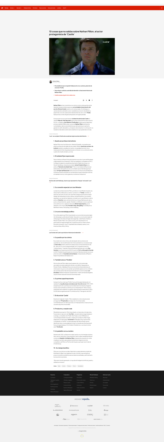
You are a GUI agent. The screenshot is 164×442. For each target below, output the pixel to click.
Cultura (104, 387)
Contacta (52, 377)
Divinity (91, 382)
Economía (105, 385)
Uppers (91, 387)
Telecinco (92, 380)
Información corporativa (63, 425)
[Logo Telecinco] (74, 405)
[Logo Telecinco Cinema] (90, 414)
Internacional (106, 380)
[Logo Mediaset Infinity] (58, 405)
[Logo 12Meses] (106, 415)
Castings (52, 389)
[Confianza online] (82, 437)
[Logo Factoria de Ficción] (74, 410)
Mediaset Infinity (94, 377)
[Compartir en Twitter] (86, 100)
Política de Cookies (91, 425)
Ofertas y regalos (68, 380)
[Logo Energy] (106, 410)
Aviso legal (56, 425)
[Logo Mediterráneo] (98, 419)
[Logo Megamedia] (82, 431)
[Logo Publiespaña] (82, 419)
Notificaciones (54, 386)
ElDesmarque (93, 385)
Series (6, 8)
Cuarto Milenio (80, 382)
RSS (105, 425)
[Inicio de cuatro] (2, 8)
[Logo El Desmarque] (58, 410)
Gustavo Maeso (56, 81)
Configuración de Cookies (82, 425)
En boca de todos (81, 380)
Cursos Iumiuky (67, 385)
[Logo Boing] (90, 410)
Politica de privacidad (73, 425)
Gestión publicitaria (99, 425)
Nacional (105, 377)
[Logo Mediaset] (82, 400)
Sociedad (105, 382)
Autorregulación (54, 384)
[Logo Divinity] (106, 405)
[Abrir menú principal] (161, 8)
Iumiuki (78, 390)
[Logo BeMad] (58, 414)
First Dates (79, 377)
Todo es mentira (81, 387)
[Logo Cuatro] (90, 405)
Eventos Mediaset (68, 387)
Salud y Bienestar (68, 390)
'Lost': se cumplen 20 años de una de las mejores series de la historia (67, 136)
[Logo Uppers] (74, 414)
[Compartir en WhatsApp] (83, 100)
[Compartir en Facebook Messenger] (89, 100)
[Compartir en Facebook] (92, 100)
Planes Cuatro (67, 382)
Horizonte (79, 385)
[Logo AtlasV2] (66, 419)
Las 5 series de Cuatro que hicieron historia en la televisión (65, 232)
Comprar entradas (68, 377)
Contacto (108, 425)
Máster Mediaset (54, 391)
